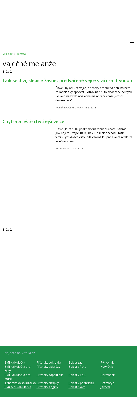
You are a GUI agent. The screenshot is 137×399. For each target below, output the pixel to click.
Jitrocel (105, 387)
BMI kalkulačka (14, 362)
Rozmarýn (107, 383)
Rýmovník (107, 362)
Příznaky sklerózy (48, 367)
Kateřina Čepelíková (69, 107)
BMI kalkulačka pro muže (17, 377)
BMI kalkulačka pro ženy (17, 369)
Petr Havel (62, 148)
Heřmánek (108, 375)
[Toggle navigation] (132, 42)
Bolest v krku (77, 375)
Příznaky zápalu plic (50, 375)
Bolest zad (75, 362)
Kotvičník (107, 367)
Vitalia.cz (7, 53)
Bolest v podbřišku (81, 383)
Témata (21, 53)
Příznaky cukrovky (49, 362)
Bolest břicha (77, 367)
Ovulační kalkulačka (17, 387)
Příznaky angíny (47, 387)
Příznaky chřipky (48, 383)
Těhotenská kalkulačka (20, 383)
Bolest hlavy (76, 387)
